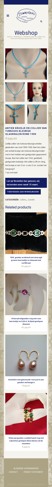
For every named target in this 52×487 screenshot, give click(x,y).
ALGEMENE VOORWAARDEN (26, 468)
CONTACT (13, 472)
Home (9, 37)
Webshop (18, 37)
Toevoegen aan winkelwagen (23, 192)
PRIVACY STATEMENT (33, 472)
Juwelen (31, 200)
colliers (23, 200)
